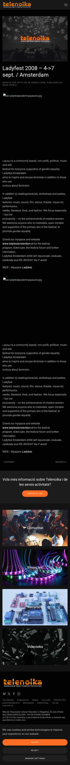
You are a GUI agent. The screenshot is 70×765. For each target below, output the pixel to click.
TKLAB (55, 703)
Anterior (9, 462)
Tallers (46, 700)
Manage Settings (35, 758)
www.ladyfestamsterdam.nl (18, 243)
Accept (35, 742)
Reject (35, 750)
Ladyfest (27, 267)
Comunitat (23, 700)
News (35, 700)
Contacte (7, 706)
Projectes (60, 700)
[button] (66, 5)
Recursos (28, 703)
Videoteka (43, 703)
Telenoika (8, 700)
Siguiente (60, 462)
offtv (20, 83)
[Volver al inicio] (17, 5)
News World (9, 85)
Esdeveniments (11, 703)
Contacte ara (35, 493)
